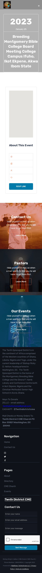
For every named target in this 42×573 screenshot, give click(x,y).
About (7, 476)
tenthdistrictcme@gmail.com (17, 406)
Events (7, 491)
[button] (39, 6)
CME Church (10, 486)
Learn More (21, 235)
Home (7, 442)
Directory (8, 481)
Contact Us (9, 447)
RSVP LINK (21, 186)
